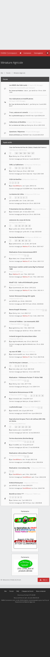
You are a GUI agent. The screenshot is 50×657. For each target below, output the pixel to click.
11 (19, 168)
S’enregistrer (38, 53)
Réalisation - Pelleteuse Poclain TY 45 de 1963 (26, 377)
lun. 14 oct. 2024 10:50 (33, 372)
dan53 (33, 90)
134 (20, 153)
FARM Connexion (9, 53)
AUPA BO (14, 301)
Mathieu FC (26, 246)
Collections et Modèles (17, 122)
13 (26, 168)
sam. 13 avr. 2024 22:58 (39, 477)
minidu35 (16, 212)
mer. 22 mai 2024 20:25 (33, 433)
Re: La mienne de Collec (16, 125)
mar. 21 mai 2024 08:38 (32, 447)
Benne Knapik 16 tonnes (18, 309)
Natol (14, 258)
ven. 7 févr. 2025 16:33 (37, 277)
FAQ (17, 591)
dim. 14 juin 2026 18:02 (37, 188)
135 (24, 153)
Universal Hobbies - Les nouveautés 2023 (24, 321)
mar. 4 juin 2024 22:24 (37, 115)
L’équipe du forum (27, 591)
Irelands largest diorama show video (23, 336)
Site (2, 73)
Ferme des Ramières (16, 237)
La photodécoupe (15, 407)
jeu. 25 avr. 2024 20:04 (36, 462)
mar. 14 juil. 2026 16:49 (37, 174)
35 (16, 226)
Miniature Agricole (12, 62)
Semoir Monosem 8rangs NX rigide (22, 296)
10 (16, 168)
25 (26, 427)
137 (33, 153)
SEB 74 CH (26, 304)
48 (19, 241)
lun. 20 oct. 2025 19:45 (33, 214)
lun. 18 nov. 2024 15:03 (33, 331)
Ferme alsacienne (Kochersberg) (21, 438)
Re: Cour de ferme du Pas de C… (19, 104)
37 (22, 226)
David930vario (17, 186)
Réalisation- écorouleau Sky (19, 468)
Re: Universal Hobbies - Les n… (19, 90)
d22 (24, 447)
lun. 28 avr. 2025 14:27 (36, 246)
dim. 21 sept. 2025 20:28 (34, 231)
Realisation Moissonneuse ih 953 (21, 392)
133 (16, 153)
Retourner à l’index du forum (12, 580)
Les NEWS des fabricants (18, 85)
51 (29, 241)
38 (26, 226)
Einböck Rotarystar (16, 483)
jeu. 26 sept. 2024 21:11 (33, 401)
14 (29, 168)
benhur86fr (15, 200)
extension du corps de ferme (19, 220)
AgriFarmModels (18, 341)
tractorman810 (17, 354)
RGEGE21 (26, 135)
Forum (8, 73)
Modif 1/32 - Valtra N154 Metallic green (23, 282)
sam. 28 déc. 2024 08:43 (36, 304)
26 (29, 427)
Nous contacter (41, 591)
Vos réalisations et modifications (21, 99)
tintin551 (28, 115)
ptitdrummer (17, 244)
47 (16, 241)
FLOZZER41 (26, 188)
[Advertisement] (25, 25)
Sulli (24, 433)
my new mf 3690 (15, 352)
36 (19, 226)
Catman (15, 500)
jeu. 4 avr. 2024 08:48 (35, 503)
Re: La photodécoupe (16, 115)
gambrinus (16, 328)
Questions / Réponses (17, 132)
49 (22, 241)
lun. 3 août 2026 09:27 (33, 159)
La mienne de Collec (16, 194)
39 (29, 226)
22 (16, 427)
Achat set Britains (14, 135)
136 (29, 153)
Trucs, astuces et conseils (18, 112)
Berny (34, 104)
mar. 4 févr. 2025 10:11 (37, 290)
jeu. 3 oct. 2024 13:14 (33, 386)
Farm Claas (16, 171)
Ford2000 (16, 445)
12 (22, 168)
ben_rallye (16, 369)
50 (26, 241)
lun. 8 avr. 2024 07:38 (38, 488)
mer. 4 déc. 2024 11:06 (37, 316)
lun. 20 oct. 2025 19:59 (38, 125)
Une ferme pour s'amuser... (19, 363)
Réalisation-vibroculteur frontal (21, 453)
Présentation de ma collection (20, 209)
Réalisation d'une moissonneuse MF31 (23, 252)
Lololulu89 (26, 462)
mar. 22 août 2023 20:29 (36, 135)
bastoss (15, 430)
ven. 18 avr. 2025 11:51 (37, 261)
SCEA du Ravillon (15, 179)
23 (19, 427)
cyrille (15, 229)
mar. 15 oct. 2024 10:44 (37, 357)
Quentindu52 (17, 287)
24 (22, 427)
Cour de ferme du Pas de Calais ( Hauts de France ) (27, 147)
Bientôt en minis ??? (16, 494)
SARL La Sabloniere (16, 165)
